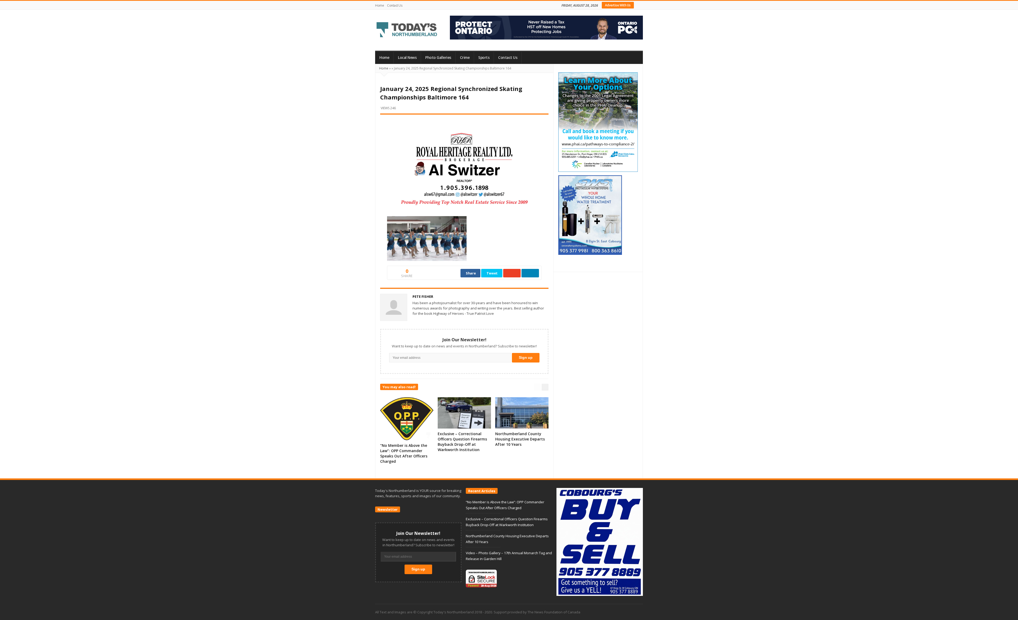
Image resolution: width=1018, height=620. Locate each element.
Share (471, 273)
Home (379, 5)
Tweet (492, 273)
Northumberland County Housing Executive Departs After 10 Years (520, 439)
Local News (407, 57)
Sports (483, 57)
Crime (465, 57)
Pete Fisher (423, 296)
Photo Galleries (438, 57)
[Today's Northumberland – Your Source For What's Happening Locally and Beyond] (407, 30)
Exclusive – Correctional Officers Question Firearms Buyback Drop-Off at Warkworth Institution (462, 441)
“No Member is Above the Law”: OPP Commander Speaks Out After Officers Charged (403, 453)
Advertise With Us (618, 5)
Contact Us (394, 5)
